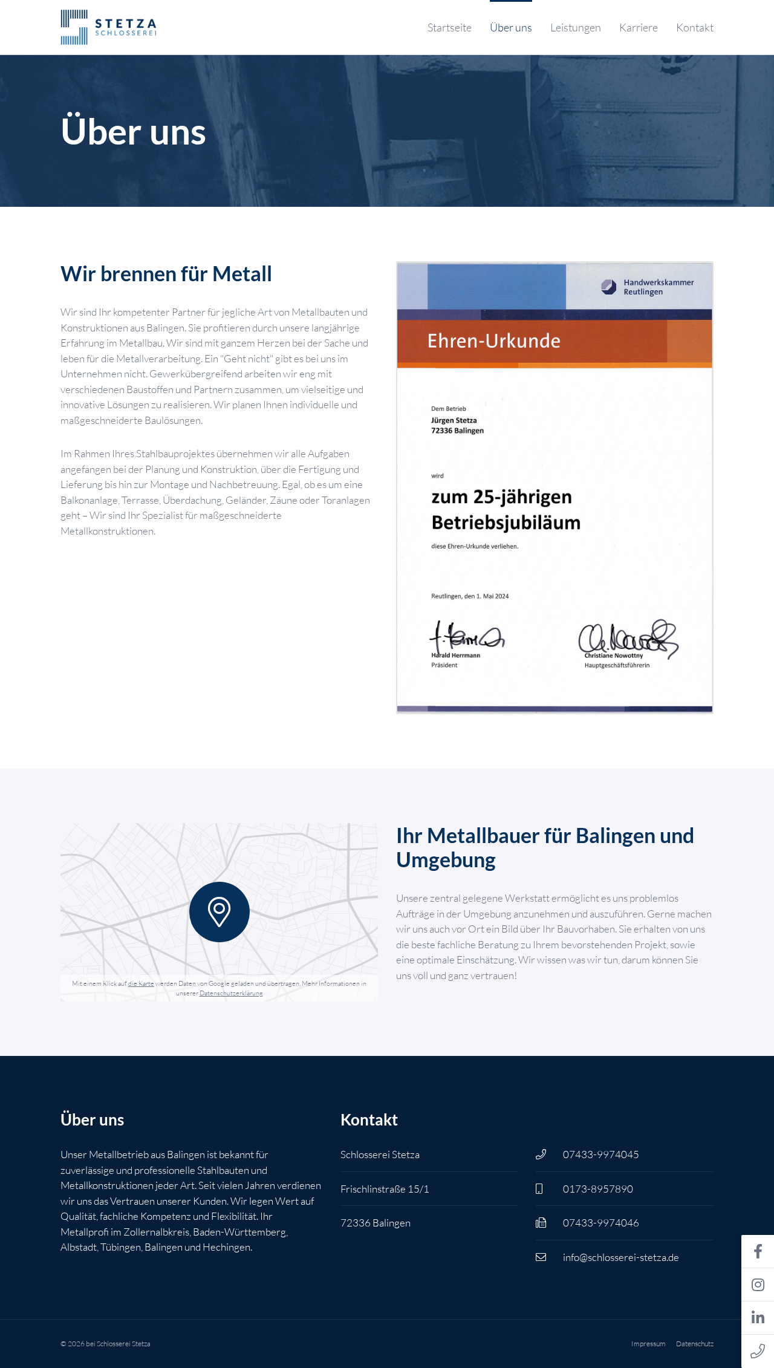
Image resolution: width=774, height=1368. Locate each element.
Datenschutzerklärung (231, 993)
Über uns (511, 27)
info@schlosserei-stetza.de (621, 1257)
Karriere (638, 27)
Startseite (450, 27)
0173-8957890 (598, 1188)
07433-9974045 (601, 1154)
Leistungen (575, 27)
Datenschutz (695, 1343)
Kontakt (695, 27)
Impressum (648, 1343)
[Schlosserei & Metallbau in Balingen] (109, 27)
